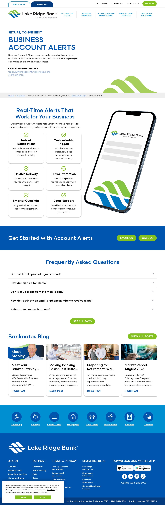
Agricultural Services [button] (126, 14)
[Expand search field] (96, 3)
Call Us (147, 238)
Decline (23, 497)
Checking (16, 424)
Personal (19, 4)
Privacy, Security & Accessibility (60, 467)
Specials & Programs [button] (146, 14)
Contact (148, 424)
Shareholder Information (87, 474)
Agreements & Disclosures (58, 474)
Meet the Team (15, 470)
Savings (35, 424)
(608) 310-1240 (16, 75)
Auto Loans (92, 424)
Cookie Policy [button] (51, 490)
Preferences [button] (43, 492)
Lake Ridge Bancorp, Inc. (88, 467)
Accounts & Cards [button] (67, 14)
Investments (110, 424)
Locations (117, 4)
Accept (42, 497)
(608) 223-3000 (138, 482)
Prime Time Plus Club (17, 474)
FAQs (35, 474)
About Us (12, 466)
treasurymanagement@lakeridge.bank (29, 71)
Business (42, 4)
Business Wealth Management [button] (106, 14)
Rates (104, 4)
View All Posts (142, 336)
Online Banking (78, 95)
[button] (149, 3)
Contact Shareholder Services (91, 487)
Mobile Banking (39, 470)
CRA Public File (58, 479)
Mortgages (73, 424)
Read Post (18, 390)
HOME (11, 95)
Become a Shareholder (87, 480)
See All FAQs (82, 321)
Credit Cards (54, 424)
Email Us (126, 238)
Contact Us (133, 4)
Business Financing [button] (86, 14)
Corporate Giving (16, 478)
